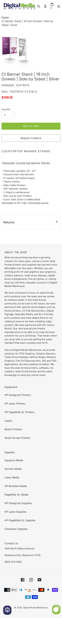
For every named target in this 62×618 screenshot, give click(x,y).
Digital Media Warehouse (35, 607)
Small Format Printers (17, 437)
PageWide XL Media (16, 494)
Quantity (6, 109)
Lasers (8, 420)
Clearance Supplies (16, 528)
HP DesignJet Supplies (18, 503)
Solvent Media (13, 468)
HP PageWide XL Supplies (19, 520)
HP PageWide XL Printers (19, 412)
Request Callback (31, 138)
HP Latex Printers (14, 403)
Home (5, 17)
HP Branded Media (15, 486)
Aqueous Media (13, 460)
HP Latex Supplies (15, 511)
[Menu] (58, 5)
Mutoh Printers (13, 429)
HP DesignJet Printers (17, 395)
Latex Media (11, 477)
